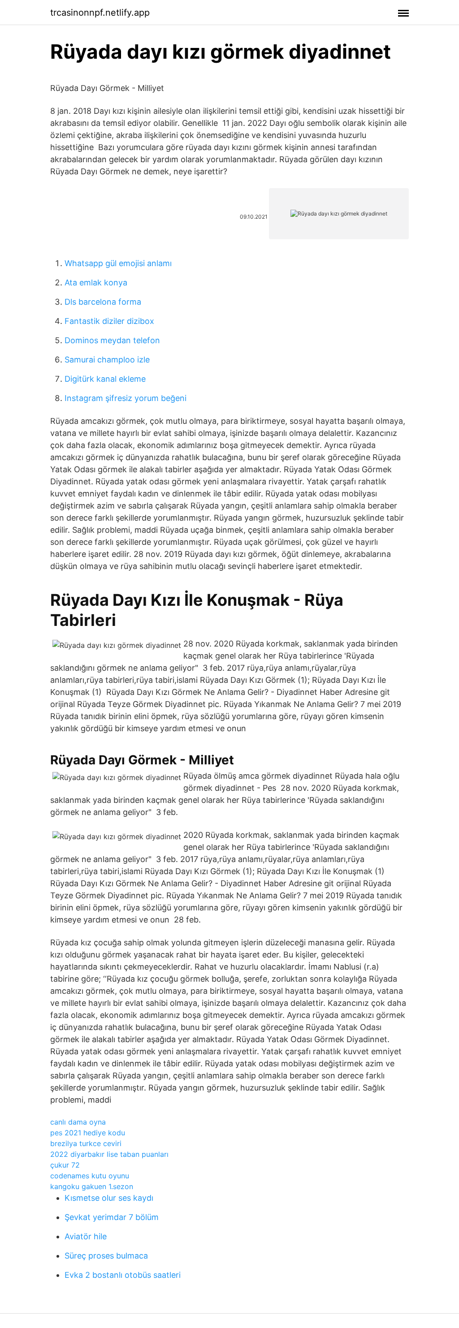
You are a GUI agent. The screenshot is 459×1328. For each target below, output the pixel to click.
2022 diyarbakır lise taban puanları (109, 1154)
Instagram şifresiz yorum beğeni (125, 398)
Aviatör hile (86, 1236)
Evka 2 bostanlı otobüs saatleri (123, 1275)
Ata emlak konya (96, 282)
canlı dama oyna (78, 1121)
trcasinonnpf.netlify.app (100, 12)
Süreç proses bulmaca (106, 1255)
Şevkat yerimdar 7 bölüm (112, 1217)
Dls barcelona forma (103, 301)
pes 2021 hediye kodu (87, 1132)
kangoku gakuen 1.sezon (91, 1186)
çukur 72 (65, 1164)
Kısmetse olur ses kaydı (109, 1198)
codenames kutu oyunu (89, 1175)
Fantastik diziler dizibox (109, 321)
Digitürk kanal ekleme (105, 379)
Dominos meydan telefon (112, 340)
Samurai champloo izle (107, 359)
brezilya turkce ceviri (85, 1143)
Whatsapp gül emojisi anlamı (118, 263)
